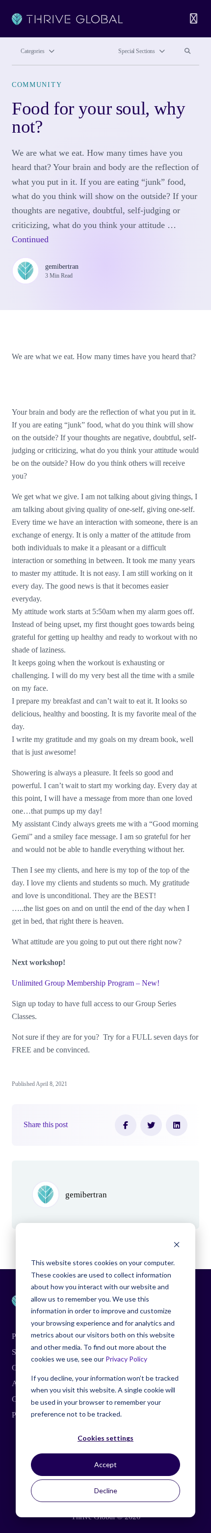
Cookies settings (105, 1438)
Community (37, 84)
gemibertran (62, 266)
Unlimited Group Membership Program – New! (85, 983)
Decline (105, 1490)
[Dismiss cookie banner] (176, 1244)
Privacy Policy (126, 1359)
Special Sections (136, 51)
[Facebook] (125, 1125)
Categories (33, 51)
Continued (30, 239)
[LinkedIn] (176, 1125)
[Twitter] (151, 1125)
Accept (105, 1464)
